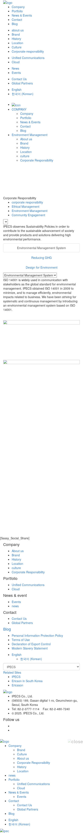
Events (16, 72)
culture (24, 156)
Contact (17, 19)
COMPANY (19, 109)
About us (26, 139)
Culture (16, 47)
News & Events (22, 15)
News (15, 68)
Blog (15, 24)
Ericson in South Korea (27, 681)
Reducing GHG (41, 257)
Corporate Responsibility (36, 160)
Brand (16, 34)
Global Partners (22, 83)
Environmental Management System (41, 248)
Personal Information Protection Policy (37, 635)
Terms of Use (21, 640)
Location (17, 43)
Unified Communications (28, 58)
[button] (16, 654)
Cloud (16, 62)
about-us (18, 30)
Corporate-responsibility (28, 51)
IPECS (16, 677)
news (15, 606)
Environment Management (29, 135)
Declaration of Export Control (31, 644)
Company (18, 7)
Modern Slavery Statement (30, 648)
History (16, 38)
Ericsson (17, 685)
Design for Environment (41, 267)
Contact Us (19, 79)
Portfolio (17, 11)
